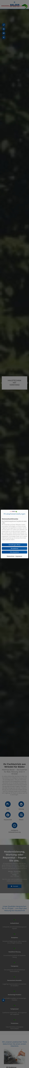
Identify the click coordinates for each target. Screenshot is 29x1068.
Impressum (18, 556)
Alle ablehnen (14, 548)
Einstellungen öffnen (14, 545)
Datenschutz (10, 556)
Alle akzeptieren (14, 552)
